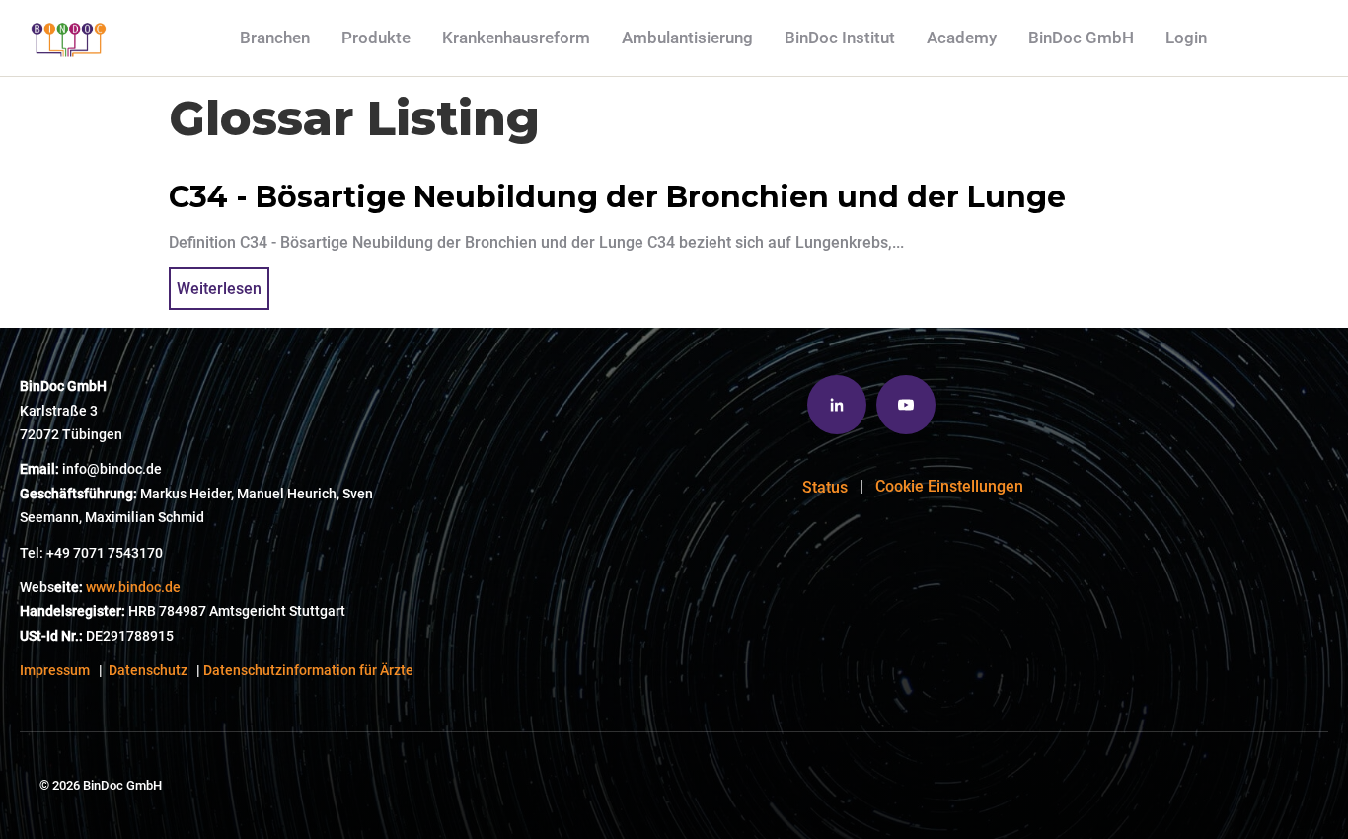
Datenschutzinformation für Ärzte (308, 670)
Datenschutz (148, 670)
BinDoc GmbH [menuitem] (1081, 37)
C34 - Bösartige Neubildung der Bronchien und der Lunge (617, 197)
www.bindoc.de (133, 587)
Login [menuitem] (1186, 37)
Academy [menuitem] (962, 37)
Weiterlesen (219, 288)
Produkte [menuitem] (376, 37)
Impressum (55, 670)
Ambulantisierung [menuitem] (687, 37)
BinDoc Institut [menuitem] (840, 37)
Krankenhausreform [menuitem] (516, 37)
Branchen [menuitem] (275, 37)
